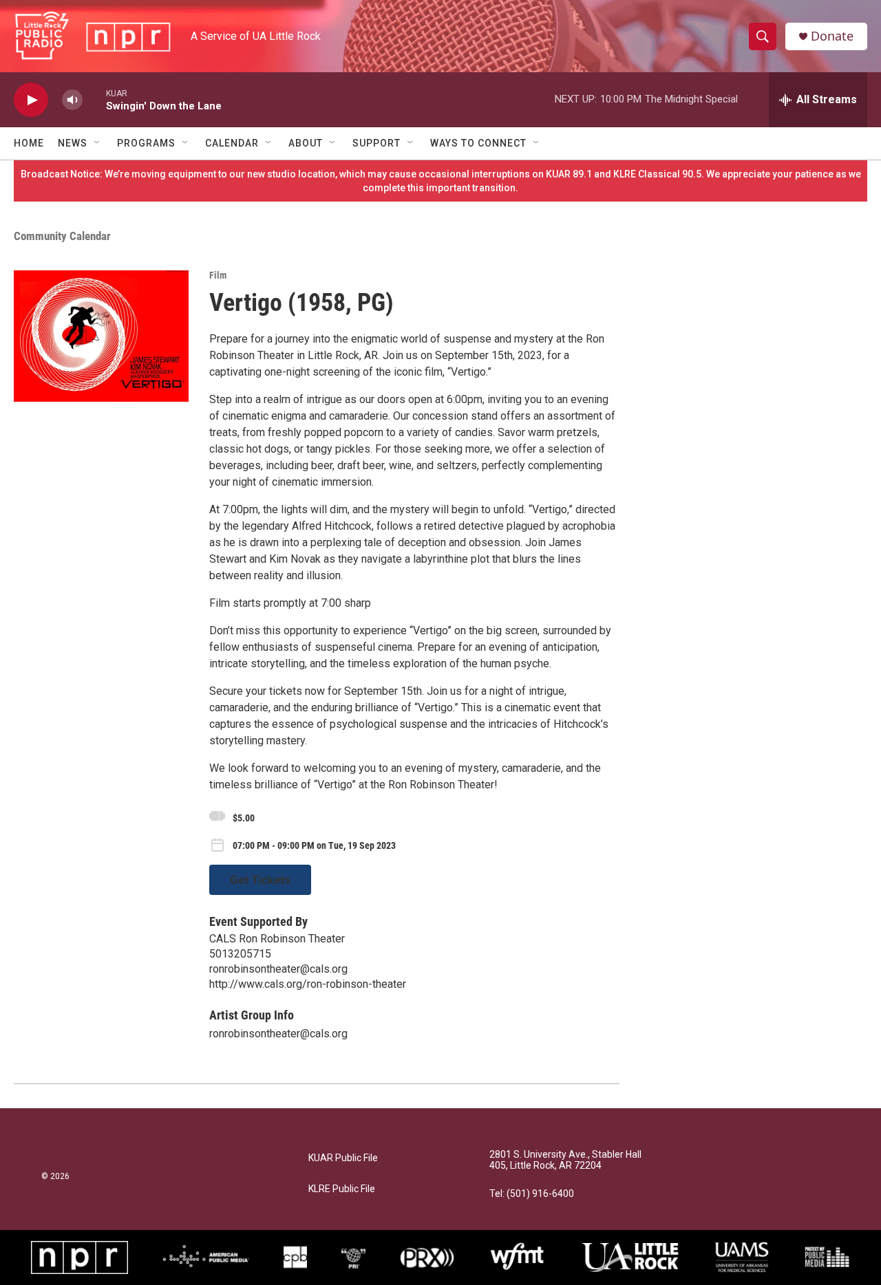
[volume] (72, 100)
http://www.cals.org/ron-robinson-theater (307, 984)
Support (376, 143)
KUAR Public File (343, 1158)
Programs (146, 143)
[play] (31, 100)
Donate (832, 36)
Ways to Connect (478, 143)
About (305, 143)
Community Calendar (62, 236)
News (72, 143)
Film (217, 275)
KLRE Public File (341, 1189)
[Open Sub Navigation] (97, 143)
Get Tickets (260, 879)
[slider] (94, 99)
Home (29, 143)
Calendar (232, 143)
